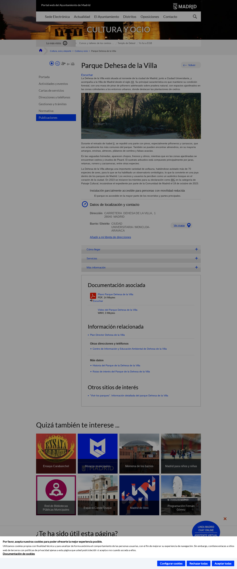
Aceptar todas (223, 563)
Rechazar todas (198, 563)
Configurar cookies (171, 563)
